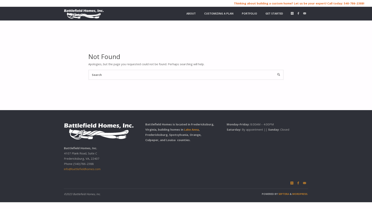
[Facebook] (298, 13)
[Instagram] (292, 13)
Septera (283, 194)
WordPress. (300, 194)
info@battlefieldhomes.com (82, 169)
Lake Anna (191, 129)
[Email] (304, 13)
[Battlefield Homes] (84, 13)
